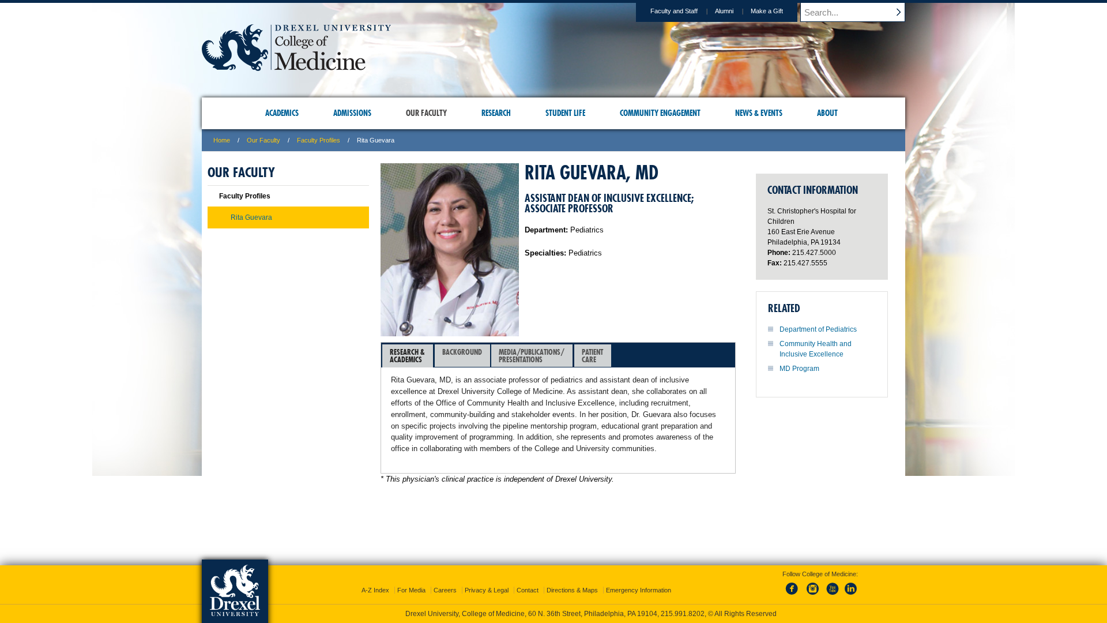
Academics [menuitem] (282, 113)
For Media (411, 590)
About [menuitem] (827, 113)
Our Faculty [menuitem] (426, 113)
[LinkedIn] (851, 595)
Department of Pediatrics (818, 329)
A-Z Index (375, 590)
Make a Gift (767, 10)
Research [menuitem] (496, 113)
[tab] (407, 355)
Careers (445, 590)
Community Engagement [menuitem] (660, 113)
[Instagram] (813, 595)
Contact (528, 590)
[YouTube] (832, 595)
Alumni (724, 10)
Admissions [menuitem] (352, 113)
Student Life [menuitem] (565, 113)
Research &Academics (407, 355)
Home (221, 140)
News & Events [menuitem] (758, 113)
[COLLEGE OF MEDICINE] (296, 67)
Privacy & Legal (487, 590)
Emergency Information (638, 590)
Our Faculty (263, 140)
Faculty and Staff (674, 10)
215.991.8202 (683, 614)
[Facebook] (794, 595)
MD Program (799, 369)
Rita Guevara (251, 217)
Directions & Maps (572, 590)
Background (462, 351)
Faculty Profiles (318, 140)
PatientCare (592, 355)
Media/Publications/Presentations (531, 355)
